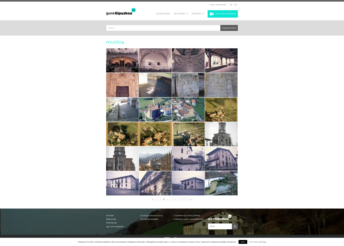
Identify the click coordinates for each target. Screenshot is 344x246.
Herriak (196, 13)
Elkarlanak (163, 13)
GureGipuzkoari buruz (151, 215)
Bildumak (179, 13)
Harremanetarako (149, 219)
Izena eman (221, 4)
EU (231, 4)
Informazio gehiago (257, 242)
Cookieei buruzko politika (187, 215)
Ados (243, 242)
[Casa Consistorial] (122, 183)
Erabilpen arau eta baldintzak (189, 219)
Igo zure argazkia (225, 13)
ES (235, 4)
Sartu (212, 4)
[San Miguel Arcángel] (122, 60)
